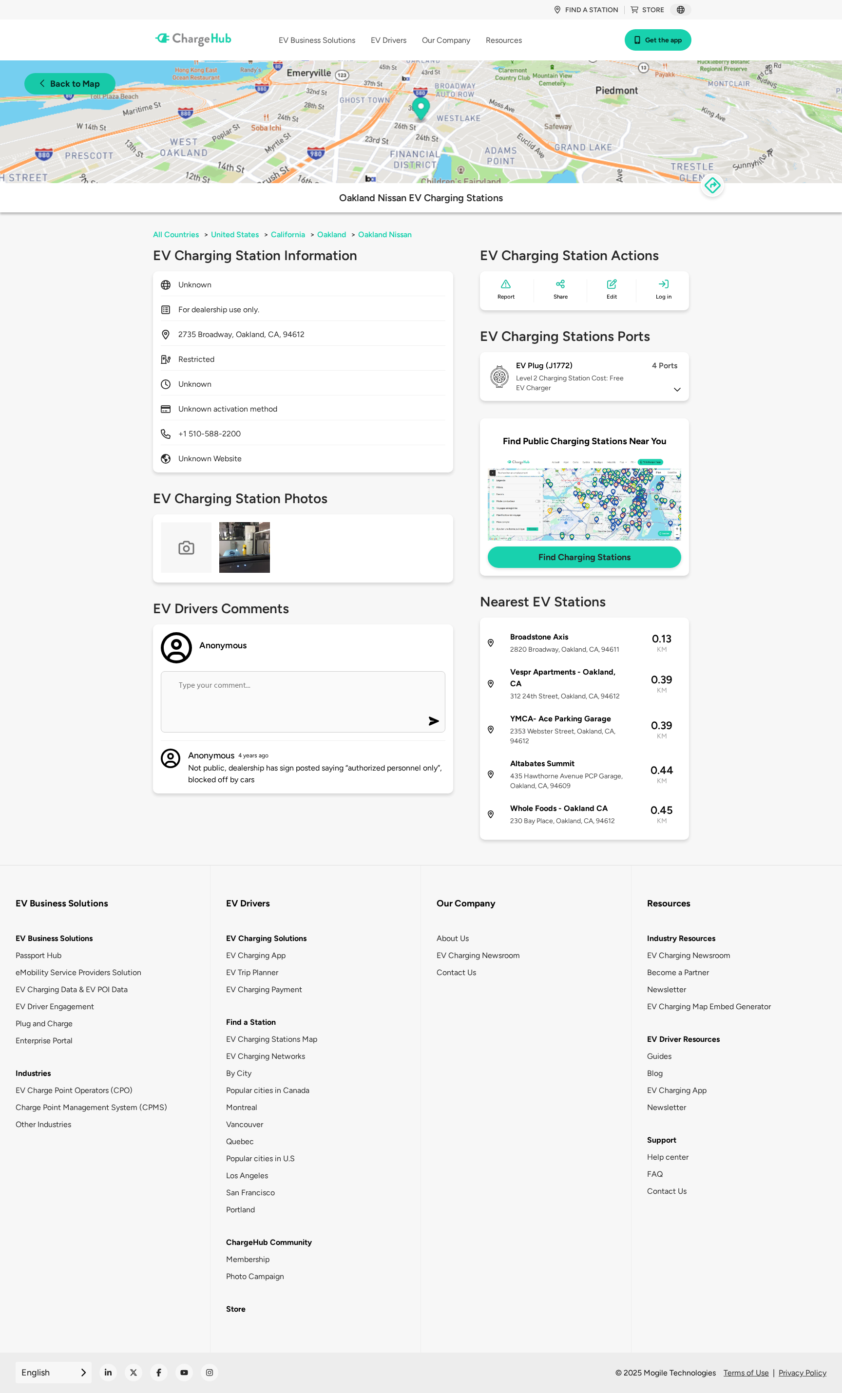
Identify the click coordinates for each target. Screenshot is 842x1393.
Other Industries (43, 1124)
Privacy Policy (802, 1372)
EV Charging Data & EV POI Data (72, 989)
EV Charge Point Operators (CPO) (74, 1090)
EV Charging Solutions (266, 938)
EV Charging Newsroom (478, 955)
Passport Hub (38, 955)
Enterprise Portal (44, 1040)
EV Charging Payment (264, 989)
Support (661, 1140)
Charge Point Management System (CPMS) (91, 1107)
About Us (453, 938)
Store (653, 10)
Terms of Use (746, 1372)
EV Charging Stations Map (271, 1039)
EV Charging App (256, 955)
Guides (659, 1056)
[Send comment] (434, 721)
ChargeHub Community (269, 1242)
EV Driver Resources (683, 1039)
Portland (240, 1209)
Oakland (331, 234)
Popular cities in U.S (260, 1158)
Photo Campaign (255, 1276)
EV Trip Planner (252, 972)
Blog (655, 1073)
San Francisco (250, 1192)
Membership (247, 1259)
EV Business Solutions (54, 938)
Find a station (591, 10)
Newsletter (666, 989)
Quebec (240, 1141)
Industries (33, 1073)
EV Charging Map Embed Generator (709, 1006)
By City (238, 1073)
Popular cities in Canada (267, 1090)
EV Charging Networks (265, 1056)
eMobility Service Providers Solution (78, 972)
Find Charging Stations (584, 557)
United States (235, 234)
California (288, 234)
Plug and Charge (44, 1023)
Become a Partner (678, 972)
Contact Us (456, 972)
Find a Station (251, 1022)
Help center (668, 1157)
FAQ (655, 1174)
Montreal (241, 1107)
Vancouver (244, 1124)
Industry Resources (681, 938)
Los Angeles (247, 1175)
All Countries (176, 234)
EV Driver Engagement (55, 1006)
